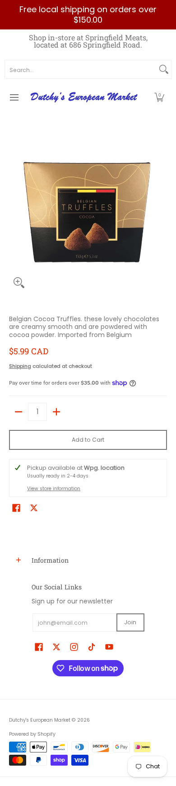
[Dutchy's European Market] (84, 97)
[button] (159, 97)
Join (130, 622)
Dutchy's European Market (39, 720)
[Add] (56, 411)
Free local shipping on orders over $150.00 (88, 14)
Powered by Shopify (32, 734)
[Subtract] (18, 411)
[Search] (164, 69)
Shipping (20, 366)
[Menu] (14, 97)
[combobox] (81, 69)
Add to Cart (88, 440)
